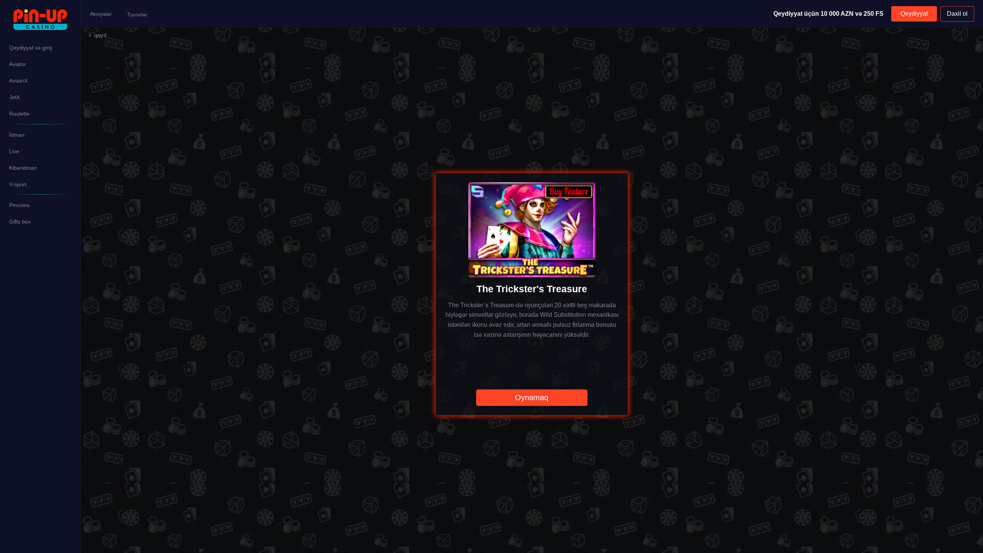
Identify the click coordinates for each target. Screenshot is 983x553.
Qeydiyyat (914, 13)
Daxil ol (957, 13)
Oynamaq (531, 397)
